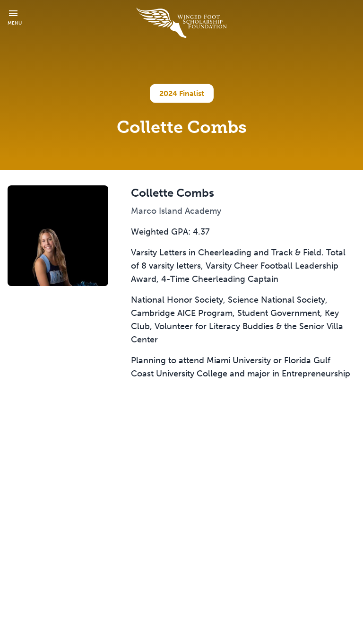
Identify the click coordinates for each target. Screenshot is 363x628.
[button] (15, 17)
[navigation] (181, 23)
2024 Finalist (181, 93)
